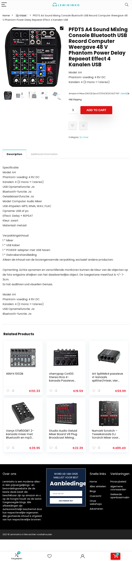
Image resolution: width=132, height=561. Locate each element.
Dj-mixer (21, 15)
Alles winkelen (98, 486)
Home (6, 15)
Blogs (93, 491)
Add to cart (96, 110)
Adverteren (96, 509)
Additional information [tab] (44, 154)
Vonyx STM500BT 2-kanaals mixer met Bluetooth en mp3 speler (20, 436)
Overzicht (95, 496)
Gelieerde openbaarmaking (120, 496)
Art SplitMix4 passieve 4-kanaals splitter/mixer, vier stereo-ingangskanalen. (107, 380)
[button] (61, 28)
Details (123, 93)
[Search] (127, 4)
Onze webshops (96, 502)
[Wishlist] (49, 556)
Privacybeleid (118, 481)
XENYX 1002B (14, 374)
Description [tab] (14, 154)
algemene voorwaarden (118, 488)
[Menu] (4, 4)
